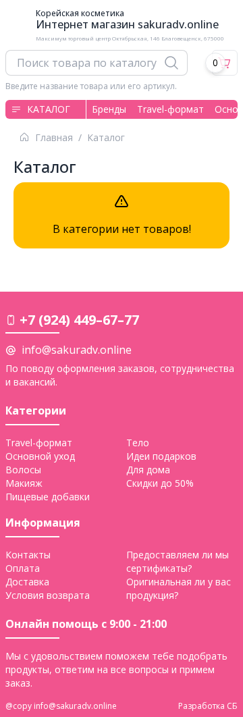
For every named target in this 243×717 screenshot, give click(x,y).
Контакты (28, 554)
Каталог (48, 109)
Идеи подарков (161, 456)
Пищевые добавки (47, 496)
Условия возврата (47, 595)
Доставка (27, 581)
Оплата (22, 568)
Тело (137, 442)
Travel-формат (170, 109)
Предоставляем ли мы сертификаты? (177, 561)
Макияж (24, 483)
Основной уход (40, 456)
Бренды (109, 109)
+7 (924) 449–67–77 (79, 320)
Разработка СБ (208, 706)
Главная (54, 137)
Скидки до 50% (160, 483)
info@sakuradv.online (77, 349)
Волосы (23, 469)
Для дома (148, 469)
